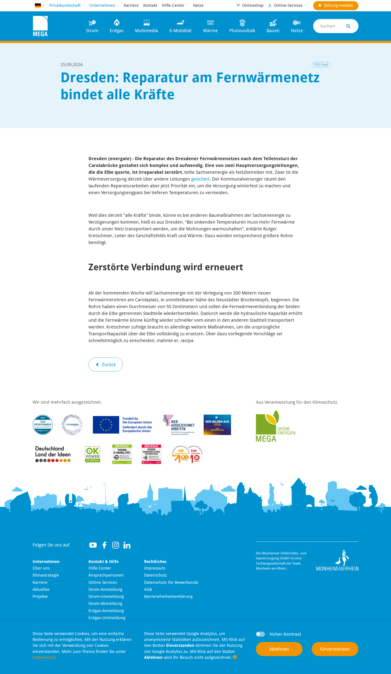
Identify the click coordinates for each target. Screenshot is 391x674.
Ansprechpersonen (106, 575)
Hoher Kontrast (285, 634)
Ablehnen (279, 649)
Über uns (41, 568)
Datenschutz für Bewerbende (171, 582)
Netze (198, 5)
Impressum (154, 568)
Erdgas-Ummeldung (106, 618)
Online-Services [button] (288, 5)
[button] (40, 5)
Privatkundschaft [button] (65, 5)
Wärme (210, 30)
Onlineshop (252, 5)
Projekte (40, 596)
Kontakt (150, 5)
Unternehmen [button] (103, 5)
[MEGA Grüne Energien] (276, 425)
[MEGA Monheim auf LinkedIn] (126, 545)
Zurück (108, 364)
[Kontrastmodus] (260, 634)
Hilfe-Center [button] (174, 5)
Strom (92, 30)
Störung (338, 5)
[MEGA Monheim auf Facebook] (104, 545)
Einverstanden (335, 649)
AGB (148, 589)
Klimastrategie (46, 575)
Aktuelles (41, 589)
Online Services (102, 582)
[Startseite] (40, 26)
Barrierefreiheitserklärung (168, 596)
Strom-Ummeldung (106, 596)
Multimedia (146, 30)
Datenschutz (155, 575)
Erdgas (117, 30)
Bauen (273, 30)
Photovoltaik (242, 30)
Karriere (131, 5)
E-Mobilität (180, 30)
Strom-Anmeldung (105, 589)
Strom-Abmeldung (105, 603)
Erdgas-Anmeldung (106, 611)
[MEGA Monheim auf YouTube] (93, 545)
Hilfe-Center (99, 568)
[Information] (235, 657)
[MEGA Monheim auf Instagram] (115, 545)
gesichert (200, 179)
